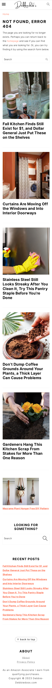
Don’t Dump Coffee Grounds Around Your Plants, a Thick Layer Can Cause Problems (23, 371)
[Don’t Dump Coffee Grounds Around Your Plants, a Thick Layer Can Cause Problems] (26, 335)
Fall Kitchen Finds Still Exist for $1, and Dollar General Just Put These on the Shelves (24, 131)
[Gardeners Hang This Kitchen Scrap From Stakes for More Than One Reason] (26, 415)
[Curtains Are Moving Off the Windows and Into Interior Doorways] (26, 175)
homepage (13, 41)
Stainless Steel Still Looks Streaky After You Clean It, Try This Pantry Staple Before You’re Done (25, 288)
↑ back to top (26, 639)
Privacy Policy (26, 662)
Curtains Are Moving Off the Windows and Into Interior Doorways (25, 208)
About (26, 657)
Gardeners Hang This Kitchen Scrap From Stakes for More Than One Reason (23, 451)
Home (6, 14)
